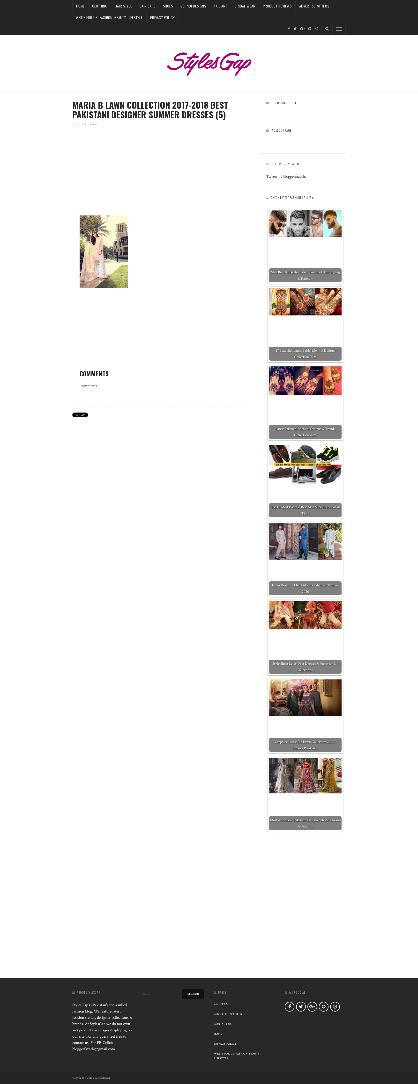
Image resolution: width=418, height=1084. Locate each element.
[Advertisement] (161, 177)
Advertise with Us (314, 5)
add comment (89, 124)
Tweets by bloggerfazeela (286, 176)
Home (80, 5)
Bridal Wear (245, 5)
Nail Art (220, 5)
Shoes (168, 5)
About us (221, 1004)
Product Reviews (277, 5)
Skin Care (148, 5)
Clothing (99, 5)
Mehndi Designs (193, 5)
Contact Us (222, 1024)
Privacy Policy (162, 17)
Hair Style (123, 5)
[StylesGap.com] (209, 62)
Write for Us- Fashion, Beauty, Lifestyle (109, 17)
